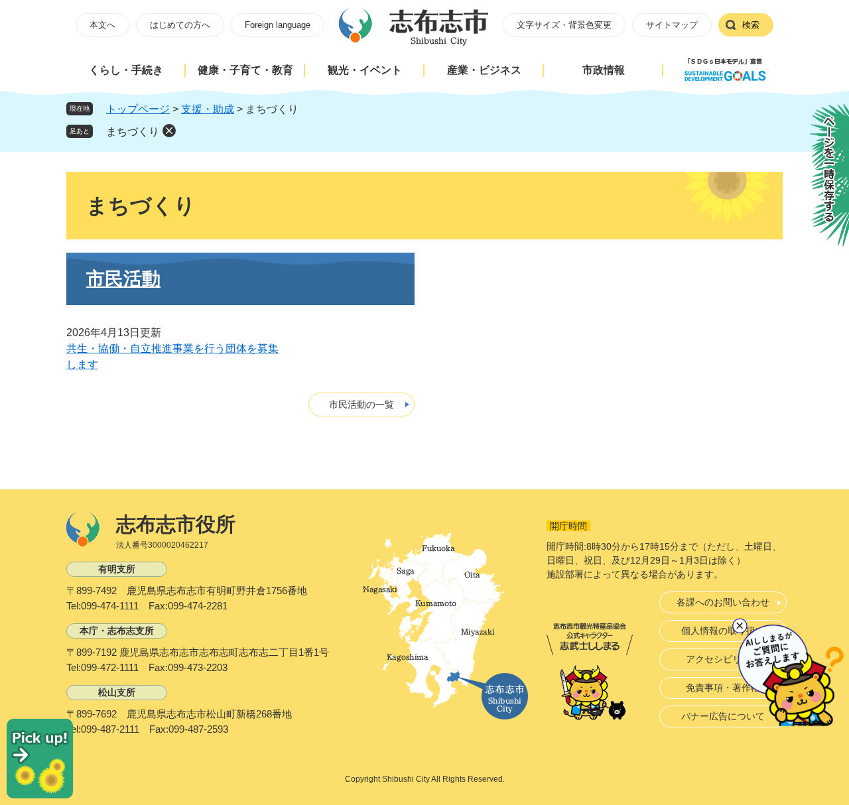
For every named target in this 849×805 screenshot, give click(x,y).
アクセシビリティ (723, 659)
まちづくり (132, 131)
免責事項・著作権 (723, 687)
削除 (169, 130)
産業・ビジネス (484, 70)
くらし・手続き (126, 70)
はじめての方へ (180, 25)
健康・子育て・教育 (245, 70)
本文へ (102, 25)
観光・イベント (365, 70)
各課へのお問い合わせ (723, 602)
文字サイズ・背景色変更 (564, 25)
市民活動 (123, 279)
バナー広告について (723, 716)
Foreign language (277, 25)
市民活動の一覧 (361, 404)
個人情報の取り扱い (723, 630)
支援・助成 (207, 109)
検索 (750, 25)
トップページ (138, 109)
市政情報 (603, 70)
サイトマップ (672, 25)
